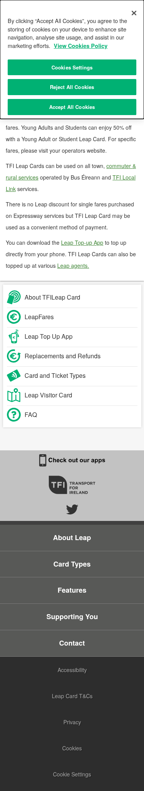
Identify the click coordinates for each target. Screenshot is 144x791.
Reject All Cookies (72, 87)
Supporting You (72, 616)
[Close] (134, 13)
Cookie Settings (72, 774)
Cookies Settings (72, 67)
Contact (72, 643)
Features (72, 590)
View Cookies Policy (81, 45)
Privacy (72, 722)
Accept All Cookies (72, 106)
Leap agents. (73, 265)
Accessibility (72, 670)
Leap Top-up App (82, 242)
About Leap (72, 537)
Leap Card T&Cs (72, 696)
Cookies (72, 748)
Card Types (72, 564)
